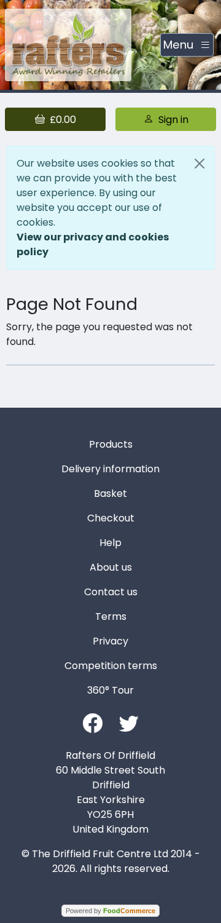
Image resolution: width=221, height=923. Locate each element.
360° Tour (110, 690)
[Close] (199, 163)
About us (111, 567)
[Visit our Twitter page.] (129, 722)
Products (111, 444)
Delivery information (110, 469)
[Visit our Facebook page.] (93, 722)
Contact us (111, 592)
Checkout (110, 518)
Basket (110, 493)
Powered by (110, 910)
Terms (110, 616)
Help (110, 543)
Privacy (110, 641)
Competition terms (110, 666)
